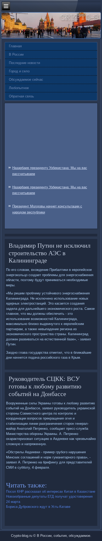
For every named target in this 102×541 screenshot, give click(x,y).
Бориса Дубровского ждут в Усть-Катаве (38, 507)
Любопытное (19, 88)
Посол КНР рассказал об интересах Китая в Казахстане (50, 491)
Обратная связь (21, 96)
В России (16, 54)
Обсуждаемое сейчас (26, 80)
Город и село (19, 71)
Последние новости (24, 63)
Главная (15, 46)
